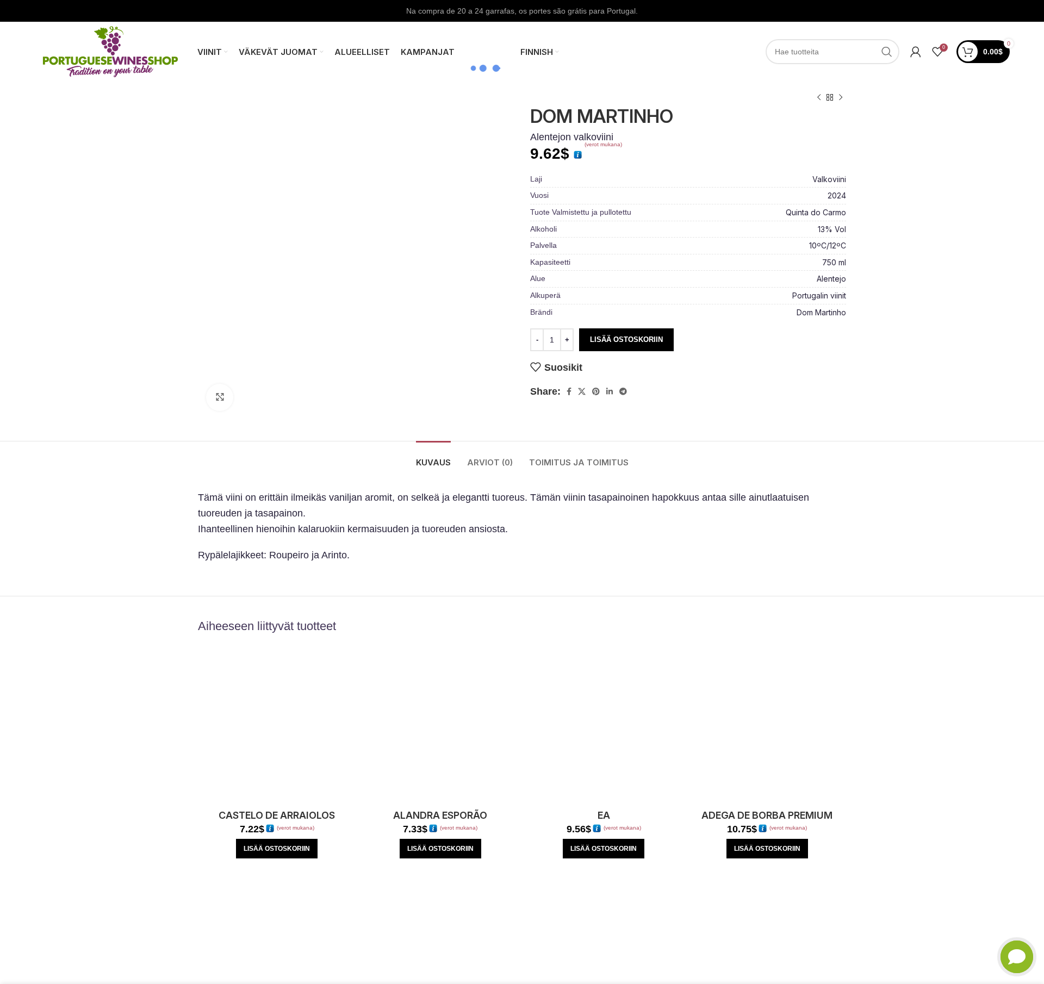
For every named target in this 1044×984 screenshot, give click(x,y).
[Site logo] (110, 51)
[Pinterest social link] (596, 391)
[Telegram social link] (623, 391)
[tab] (433, 457)
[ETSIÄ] (886, 51)
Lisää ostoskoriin (626, 339)
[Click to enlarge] (219, 397)
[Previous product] (818, 97)
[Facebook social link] (569, 391)
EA (604, 815)
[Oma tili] (916, 52)
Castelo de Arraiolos (277, 815)
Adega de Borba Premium (766, 815)
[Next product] (840, 97)
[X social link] (582, 391)
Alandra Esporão (440, 815)
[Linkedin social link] (609, 391)
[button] (277, 848)
